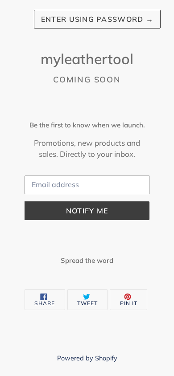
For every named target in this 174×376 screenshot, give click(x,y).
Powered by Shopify (87, 358)
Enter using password (97, 19)
